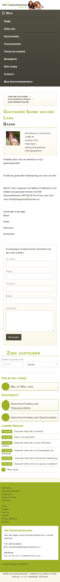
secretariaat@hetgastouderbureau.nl (24, 546)
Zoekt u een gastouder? (19, 436)
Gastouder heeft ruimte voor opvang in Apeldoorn (30, 463)
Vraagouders (12, 44)
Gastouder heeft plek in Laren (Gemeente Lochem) (26, 444)
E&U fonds (10, 66)
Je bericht (11, 308)
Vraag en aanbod (14, 51)
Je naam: (11, 258)
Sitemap (5, 521)
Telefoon (10, 283)
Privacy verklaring (9, 518)
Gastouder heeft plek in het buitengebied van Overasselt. (28, 452)
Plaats (9, 271)
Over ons (9, 28)
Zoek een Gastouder (17, 96)
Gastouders (11, 36)
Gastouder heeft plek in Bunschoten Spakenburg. (30, 458)
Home (7, 21)
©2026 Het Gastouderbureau (15, 573)
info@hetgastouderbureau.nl (23, 199)
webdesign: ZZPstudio (38, 576)
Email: (9, 295)
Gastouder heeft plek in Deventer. (23, 431)
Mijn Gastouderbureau (18, 81)
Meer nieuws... (13, 469)
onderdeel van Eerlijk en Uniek (43, 573)
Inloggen (5, 508)
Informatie (10, 59)
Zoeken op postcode (12, 359)
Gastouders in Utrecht (19, 99)
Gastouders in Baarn (18, 102)
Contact (9, 74)
